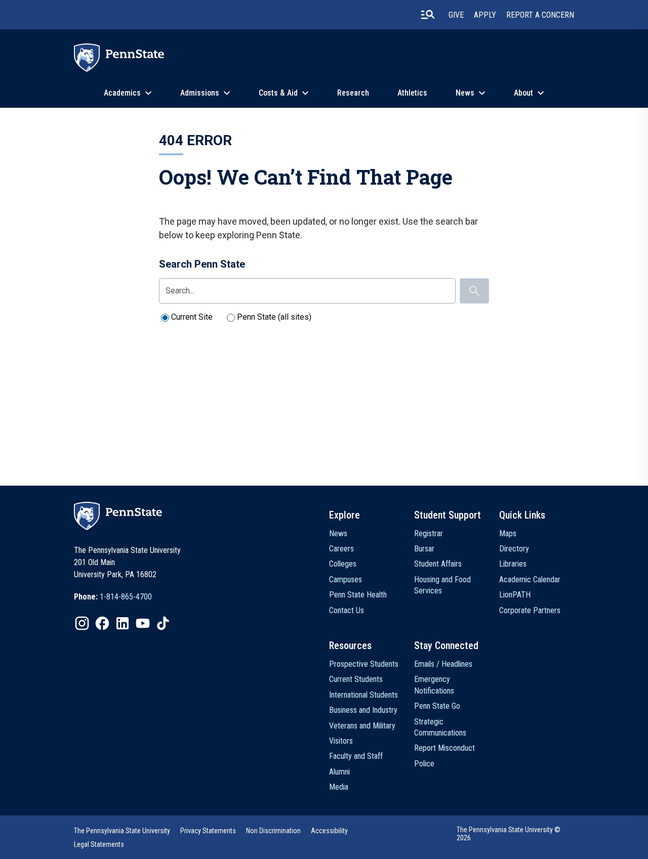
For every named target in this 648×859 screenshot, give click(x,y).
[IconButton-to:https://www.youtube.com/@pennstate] (143, 623)
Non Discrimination (273, 831)
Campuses (345, 579)
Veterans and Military (362, 726)
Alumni (339, 772)
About (523, 93)
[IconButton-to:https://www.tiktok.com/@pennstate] (163, 623)
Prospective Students (363, 664)
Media (338, 787)
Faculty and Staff (356, 756)
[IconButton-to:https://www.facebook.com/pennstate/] (102, 623)
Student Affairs (438, 564)
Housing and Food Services (442, 585)
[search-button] (427, 14)
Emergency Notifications (434, 684)
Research (353, 93)
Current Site (192, 317)
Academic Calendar (529, 579)
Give (456, 15)
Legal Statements (99, 844)
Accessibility (329, 831)
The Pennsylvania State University (122, 831)
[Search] (474, 291)
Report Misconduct (444, 748)
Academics (122, 93)
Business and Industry (363, 710)
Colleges (342, 564)
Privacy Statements (208, 831)
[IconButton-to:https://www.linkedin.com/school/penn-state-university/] (122, 623)
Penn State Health (358, 594)
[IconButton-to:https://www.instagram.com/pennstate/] (82, 623)
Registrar (428, 533)
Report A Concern (540, 15)
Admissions (199, 93)
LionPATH (515, 594)
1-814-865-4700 (126, 597)
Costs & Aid (278, 93)
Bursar (424, 548)
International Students (363, 695)
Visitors (341, 741)
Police (424, 763)
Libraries (512, 564)
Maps (507, 533)
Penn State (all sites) (274, 317)
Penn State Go (437, 706)
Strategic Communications (440, 727)
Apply (485, 15)
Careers (341, 548)
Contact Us (346, 610)
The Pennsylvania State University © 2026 (508, 834)
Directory (514, 548)
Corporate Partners (529, 610)
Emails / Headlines (443, 664)
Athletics (412, 93)
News (465, 93)
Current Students (356, 679)
